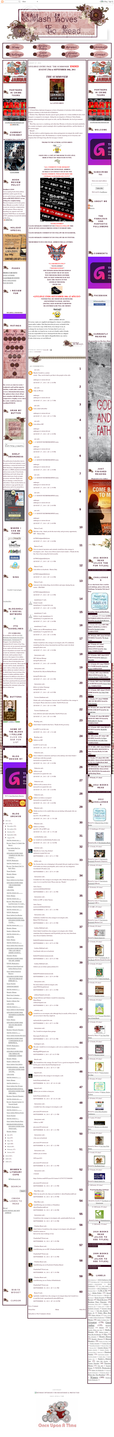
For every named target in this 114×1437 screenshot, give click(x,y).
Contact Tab (101, 1306)
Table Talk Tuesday (102, 1361)
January (9, 1152)
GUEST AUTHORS (9, 275)
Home (57, 1309)
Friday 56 (91, 1313)
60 (80, 1292)
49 (80, 1118)
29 (80, 807)
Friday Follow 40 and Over (97, 1317)
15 (80, 612)
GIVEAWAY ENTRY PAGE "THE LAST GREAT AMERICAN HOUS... (15, 950)
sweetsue (37, 848)
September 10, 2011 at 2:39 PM (46, 1197)
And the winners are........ (14, 863)
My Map (90, 1075)
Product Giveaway (95, 1343)
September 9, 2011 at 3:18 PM (45, 990)
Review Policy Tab (106, 1345)
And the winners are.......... (14, 1099)
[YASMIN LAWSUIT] (57, 1434)
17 (80, 638)
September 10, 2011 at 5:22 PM (46, 1221)
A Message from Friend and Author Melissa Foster (15, 967)
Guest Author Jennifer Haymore (16, 1035)
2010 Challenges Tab (104, 1280)
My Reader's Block (104, 843)
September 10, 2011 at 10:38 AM (46, 1083)
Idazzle (36, 1059)
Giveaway (37, 351)
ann (35, 370)
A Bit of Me (102, 1290)
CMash (91, 206)
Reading (36, 721)
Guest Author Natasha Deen (15, 1121)
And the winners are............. (15, 925)
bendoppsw (37, 1044)
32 (80, 847)
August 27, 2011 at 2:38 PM (44, 434)
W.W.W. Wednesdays (13, 963)
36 (80, 913)
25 (80, 751)
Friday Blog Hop (104, 1313)
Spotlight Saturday (92, 1356)
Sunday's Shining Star (13, 931)
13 (80, 581)
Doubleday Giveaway (93, 1308)
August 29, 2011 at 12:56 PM (45, 843)
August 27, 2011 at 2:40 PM (44, 505)
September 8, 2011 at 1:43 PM (45, 910)
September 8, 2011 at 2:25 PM (45, 923)
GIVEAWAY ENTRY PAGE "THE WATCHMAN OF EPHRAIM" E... (15, 978)
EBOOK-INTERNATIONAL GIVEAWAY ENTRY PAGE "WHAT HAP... (15, 1126)
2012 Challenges (102, 1288)
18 (80, 654)
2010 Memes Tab (95, 1282)
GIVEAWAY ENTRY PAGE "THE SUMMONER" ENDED (15, 885)
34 (80, 875)
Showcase (100, 1352)
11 (80, 545)
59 (80, 1276)
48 (80, 1103)
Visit (7, 601)
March (9, 1146)
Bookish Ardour (100, 629)
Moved (5, 1208)
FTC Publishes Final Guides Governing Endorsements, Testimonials (13, 637)
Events (92, 1311)
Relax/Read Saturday (95, 1345)
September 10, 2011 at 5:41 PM (46, 1288)
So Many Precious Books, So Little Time (97, 739)
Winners (94, 1377)
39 (80, 962)
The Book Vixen (100, 1166)
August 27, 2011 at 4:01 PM (44, 679)
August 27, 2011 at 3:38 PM (44, 635)
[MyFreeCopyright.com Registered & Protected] (57, 1393)
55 (80, 1214)
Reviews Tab (93, 1348)
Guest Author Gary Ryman (15, 1086)
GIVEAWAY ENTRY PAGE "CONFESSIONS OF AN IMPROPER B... (15, 1040)
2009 (7, 1159)
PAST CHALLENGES (9, 280)
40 (80, 980)
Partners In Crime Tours (105, 1341)
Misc (105, 1334)
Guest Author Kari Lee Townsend (13, 849)
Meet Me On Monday (94, 1334)
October (9, 832)
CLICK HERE (14, 172)
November (10, 829)
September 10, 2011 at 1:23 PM (46, 1186)
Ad (89, 1293)
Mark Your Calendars (13, 995)
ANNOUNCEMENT (13, 986)
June (8, 1138)
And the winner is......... (13, 1033)
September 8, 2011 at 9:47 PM (45, 959)
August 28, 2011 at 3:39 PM (44, 776)
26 (80, 767)
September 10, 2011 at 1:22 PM (46, 1145)
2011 (7, 824)
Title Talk (100, 1366)
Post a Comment (33, 1306)
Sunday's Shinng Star (13, 1001)
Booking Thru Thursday (97, 1302)
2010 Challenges (92, 1280)
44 (80, 1043)
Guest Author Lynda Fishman (15, 1010)
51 (80, 1149)
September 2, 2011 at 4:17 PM (45, 856)
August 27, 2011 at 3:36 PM (44, 621)
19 (80, 667)
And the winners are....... (14, 840)
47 (80, 1087)
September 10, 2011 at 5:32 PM (46, 1257)
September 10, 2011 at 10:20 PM (46, 1301)
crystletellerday (39, 837)
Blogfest (106, 1295)
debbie (36, 861)
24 (80, 736)
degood (36, 1073)
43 (80, 1027)
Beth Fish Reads (104, 978)
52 (80, 1169)
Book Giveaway (100, 1298)
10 (80, 527)
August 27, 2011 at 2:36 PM (44, 383)
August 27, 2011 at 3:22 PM (44, 577)
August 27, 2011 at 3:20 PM (44, 541)
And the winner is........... (14, 1077)
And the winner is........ (13, 1083)
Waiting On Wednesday (98, 1370)
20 (80, 683)
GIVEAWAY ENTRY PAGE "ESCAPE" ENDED (15, 959)
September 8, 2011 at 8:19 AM (46, 872)
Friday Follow (107, 1315)
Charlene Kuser (38, 1226)
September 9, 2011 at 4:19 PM (45, 1005)
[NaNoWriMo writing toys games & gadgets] (99, 614)
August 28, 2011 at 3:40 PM (44, 790)
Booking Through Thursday (15, 907)
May (8, 1141)
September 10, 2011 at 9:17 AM (46, 1068)
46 (80, 1071)
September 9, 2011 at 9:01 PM (45, 1039)
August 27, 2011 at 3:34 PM (44, 608)
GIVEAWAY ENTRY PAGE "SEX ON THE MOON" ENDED (15, 1025)
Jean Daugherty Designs (16, 796)
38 (80, 947)
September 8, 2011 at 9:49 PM (45, 976)
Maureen (37, 808)
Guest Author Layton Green (15, 880)
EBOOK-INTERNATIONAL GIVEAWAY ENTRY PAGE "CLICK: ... (15, 920)
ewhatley (37, 1010)
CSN (107, 1306)
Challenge (106, 1304)
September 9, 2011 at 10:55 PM (46, 1054)
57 (80, 1245)
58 (80, 1260)
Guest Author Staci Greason (15, 945)
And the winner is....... (13, 989)
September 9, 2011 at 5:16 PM (45, 1023)
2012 (7, 821)
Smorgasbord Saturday (103, 1354)
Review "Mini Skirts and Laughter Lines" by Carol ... (16, 902)
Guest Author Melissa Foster (15, 1113)
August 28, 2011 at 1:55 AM (44, 748)
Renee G (36, 1293)
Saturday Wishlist (104, 1350)
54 (80, 1201)
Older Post (82, 1309)
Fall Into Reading (102, 1311)
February (10, 1149)
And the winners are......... (14, 909)
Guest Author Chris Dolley (15, 1064)
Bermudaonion (105, 1220)
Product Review (106, 1343)
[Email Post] (50, 349)
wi (110, 1375)
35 (80, 896)
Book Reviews (102, 1300)
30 (80, 822)
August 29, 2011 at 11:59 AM (45, 832)
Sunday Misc (102, 1356)
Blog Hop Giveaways (97, 1295)
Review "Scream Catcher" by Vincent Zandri (15, 1103)
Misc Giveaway (92, 1337)
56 (80, 1225)
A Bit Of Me (10, 890)
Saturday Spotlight (92, 1350)
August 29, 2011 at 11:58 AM (45, 818)
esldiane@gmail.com (40, 995)
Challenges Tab (92, 1306)
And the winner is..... (13, 1118)
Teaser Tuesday (11, 871)
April (9, 1144)
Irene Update (10, 877)
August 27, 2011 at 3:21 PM (44, 561)
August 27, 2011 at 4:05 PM (44, 692)
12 (80, 565)
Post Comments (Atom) (44, 1314)
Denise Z (37, 528)
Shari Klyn (37, 1191)
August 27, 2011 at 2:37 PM (44, 401)
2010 (7, 1156)
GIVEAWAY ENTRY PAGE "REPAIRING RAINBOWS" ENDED (16, 1014)
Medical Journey (103, 1332)
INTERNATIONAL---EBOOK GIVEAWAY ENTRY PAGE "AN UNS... (15, 1069)
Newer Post (31, 1309)
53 (80, 1190)
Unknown (37, 753)
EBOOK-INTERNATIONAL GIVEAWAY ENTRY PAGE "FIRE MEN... (15, 1091)
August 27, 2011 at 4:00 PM (44, 663)
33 (80, 860)
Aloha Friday (97, 1293)
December (10, 826)
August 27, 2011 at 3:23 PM (44, 595)
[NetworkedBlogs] (99, 301)
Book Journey (92, 703)
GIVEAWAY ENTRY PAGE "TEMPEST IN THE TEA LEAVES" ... (15, 855)
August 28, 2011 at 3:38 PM (44, 763)
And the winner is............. (14, 1110)
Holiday (101, 1328)
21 (80, 696)
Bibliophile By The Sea (95, 721)
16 (80, 625)
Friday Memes (11, 896)
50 (80, 1134)
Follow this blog (99, 304)
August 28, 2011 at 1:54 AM (44, 732)
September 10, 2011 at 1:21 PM (46, 1114)
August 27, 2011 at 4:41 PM (44, 705)
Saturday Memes (103, 1348)
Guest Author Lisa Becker (14, 915)
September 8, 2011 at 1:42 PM (45, 892)
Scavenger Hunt (92, 1352)
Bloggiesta (90, 1297)
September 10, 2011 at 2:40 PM (46, 1210)
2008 (7, 1162)
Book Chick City (100, 938)
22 (80, 709)
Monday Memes (11, 874)
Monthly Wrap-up (97, 1339)
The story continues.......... (14, 998)
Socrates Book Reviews (102, 620)
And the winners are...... (14, 934)
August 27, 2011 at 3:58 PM (44, 650)
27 (80, 780)
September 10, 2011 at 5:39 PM (46, 1272)
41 (80, 994)
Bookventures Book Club (94, 1304)
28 (80, 794)
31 (80, 836)
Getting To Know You (103, 1320)
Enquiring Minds (106, 1308)
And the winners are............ (15, 893)
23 (80, 720)
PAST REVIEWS (8, 283)
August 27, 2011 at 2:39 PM (44, 452)
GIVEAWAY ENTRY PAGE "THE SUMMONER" (53, 66)
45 (80, 1058)
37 (80, 927)
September (10, 835)
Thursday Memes (12, 956)
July (8, 1135)
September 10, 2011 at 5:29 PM (46, 1241)
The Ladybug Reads (97, 676)
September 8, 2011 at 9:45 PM (45, 943)
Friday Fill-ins (96, 1315)
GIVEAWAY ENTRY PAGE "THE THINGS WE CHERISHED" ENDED (15, 1053)
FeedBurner (103, 192)
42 (80, 1009)
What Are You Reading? (97, 1375)
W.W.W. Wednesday (13, 860)
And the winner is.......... (14, 1007)
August (9, 838)
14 (80, 599)
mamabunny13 (38, 600)
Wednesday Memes (104, 1372)
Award (108, 1293)
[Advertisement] (12, 1249)
